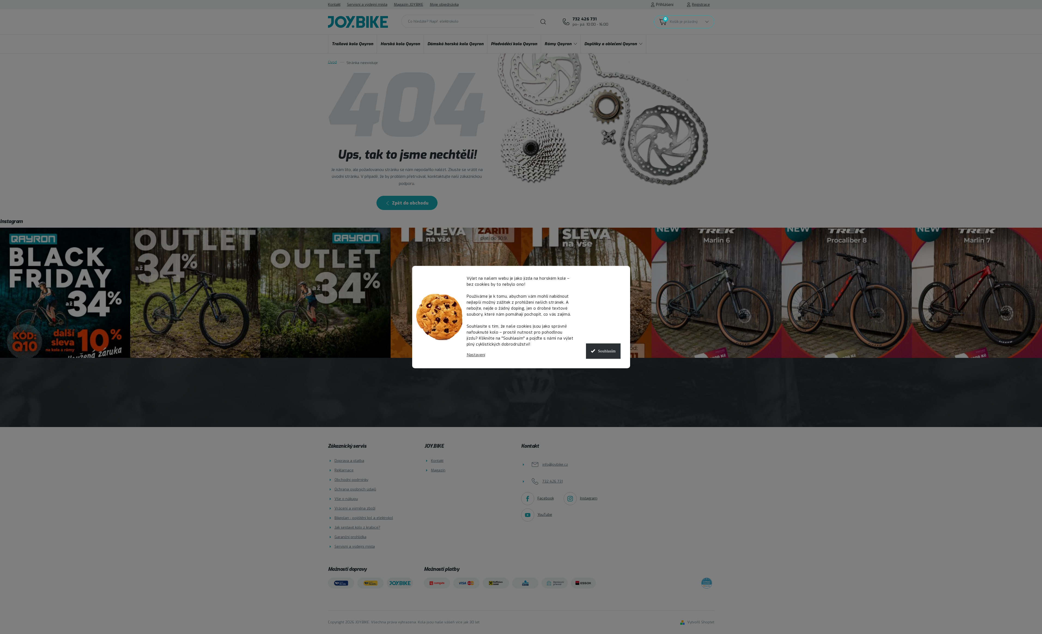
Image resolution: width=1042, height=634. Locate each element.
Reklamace (344, 470)
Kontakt (334, 4)
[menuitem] (352, 44)
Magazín (438, 470)
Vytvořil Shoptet (700, 622)
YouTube (544, 514)
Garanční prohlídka (350, 537)
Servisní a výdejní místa (367, 4)
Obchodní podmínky (351, 479)
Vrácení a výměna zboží (355, 508)
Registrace (701, 4)
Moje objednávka (444, 4)
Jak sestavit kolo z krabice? (357, 527)
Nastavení (476, 355)
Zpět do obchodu (410, 203)
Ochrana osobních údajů (355, 489)
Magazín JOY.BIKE (408, 4)
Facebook (545, 498)
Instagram (588, 498)
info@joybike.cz (555, 464)
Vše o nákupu (346, 498)
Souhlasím (607, 351)
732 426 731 (590, 21)
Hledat (543, 22)
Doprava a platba (349, 460)
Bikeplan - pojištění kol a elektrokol (364, 518)
